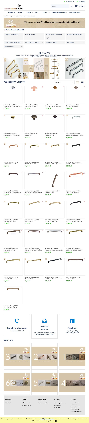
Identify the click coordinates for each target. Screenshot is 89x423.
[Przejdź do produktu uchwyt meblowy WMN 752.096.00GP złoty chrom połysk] (54, 152)
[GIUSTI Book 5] (44, 382)
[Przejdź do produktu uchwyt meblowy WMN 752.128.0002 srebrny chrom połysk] (34, 180)
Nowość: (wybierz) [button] (9, 46)
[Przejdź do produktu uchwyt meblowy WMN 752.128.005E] (54, 180)
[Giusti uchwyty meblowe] (72, 321)
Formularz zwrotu (26, 405)
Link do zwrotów (26, 403)
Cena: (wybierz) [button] (70, 42)
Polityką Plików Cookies (47, 419)
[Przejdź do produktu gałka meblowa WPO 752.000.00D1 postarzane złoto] (54, 94)
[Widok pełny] (82, 82)
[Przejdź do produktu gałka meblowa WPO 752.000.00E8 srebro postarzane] (75, 94)
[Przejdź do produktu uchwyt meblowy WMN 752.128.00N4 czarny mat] (75, 209)
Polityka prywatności (76, 411)
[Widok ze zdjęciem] (77, 82)
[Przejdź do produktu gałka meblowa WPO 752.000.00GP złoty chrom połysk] (13, 123)
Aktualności (57, 405)
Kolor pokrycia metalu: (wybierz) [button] (74, 34)
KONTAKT (8, 403)
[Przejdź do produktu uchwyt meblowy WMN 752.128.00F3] (34, 209)
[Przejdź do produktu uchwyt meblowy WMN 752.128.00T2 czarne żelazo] (34, 238)
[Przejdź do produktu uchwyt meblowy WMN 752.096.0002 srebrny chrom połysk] (75, 123)
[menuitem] (11, 12)
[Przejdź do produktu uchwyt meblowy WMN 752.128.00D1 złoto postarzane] (13, 209)
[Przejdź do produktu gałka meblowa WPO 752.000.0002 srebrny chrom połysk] (13, 94)
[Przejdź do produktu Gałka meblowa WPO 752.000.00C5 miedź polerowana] (34, 94)
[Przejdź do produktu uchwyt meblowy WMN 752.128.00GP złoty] (54, 209)
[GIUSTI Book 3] (17, 356)
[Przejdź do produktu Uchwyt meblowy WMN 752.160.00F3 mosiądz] (13, 267)
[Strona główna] (13, 7)
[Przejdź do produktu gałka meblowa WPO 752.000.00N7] (34, 123)
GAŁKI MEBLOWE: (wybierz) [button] (32, 42)
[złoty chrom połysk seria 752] (13, 68)
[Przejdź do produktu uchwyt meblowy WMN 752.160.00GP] (34, 267)
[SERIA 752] (33, 68)
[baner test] (44, 23)
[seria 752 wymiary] (54, 68)
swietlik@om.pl (53, 56)
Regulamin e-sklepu (43, 403)
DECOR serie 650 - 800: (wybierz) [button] (13, 42)
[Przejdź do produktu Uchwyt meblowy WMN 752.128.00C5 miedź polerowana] (75, 180)
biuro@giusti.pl (44, 329)
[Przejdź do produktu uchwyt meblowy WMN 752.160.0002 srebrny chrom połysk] (54, 238)
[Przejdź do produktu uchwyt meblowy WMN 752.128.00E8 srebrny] (13, 295)
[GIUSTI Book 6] (17, 382)
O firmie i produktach (60, 403)
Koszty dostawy (75, 409)
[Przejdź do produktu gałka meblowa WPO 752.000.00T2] (54, 123)
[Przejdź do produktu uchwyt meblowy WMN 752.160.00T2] (75, 267)
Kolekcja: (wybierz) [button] (30, 34)
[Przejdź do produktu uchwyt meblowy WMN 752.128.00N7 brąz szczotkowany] (13, 238)
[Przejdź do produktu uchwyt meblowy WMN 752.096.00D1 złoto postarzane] (34, 152)
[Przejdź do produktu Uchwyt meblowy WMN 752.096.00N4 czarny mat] (75, 152)
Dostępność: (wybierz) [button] (51, 42)
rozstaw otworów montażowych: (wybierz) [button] (54, 36)
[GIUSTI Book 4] (72, 382)
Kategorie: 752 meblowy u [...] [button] (12, 34)
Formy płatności (75, 407)
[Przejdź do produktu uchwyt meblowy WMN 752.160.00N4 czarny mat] (54, 267)
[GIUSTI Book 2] (44, 356)
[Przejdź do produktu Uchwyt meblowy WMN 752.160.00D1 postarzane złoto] (75, 238)
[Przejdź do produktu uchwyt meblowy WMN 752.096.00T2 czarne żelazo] (13, 180)
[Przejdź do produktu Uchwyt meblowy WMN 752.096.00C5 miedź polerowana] (13, 152)
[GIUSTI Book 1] (72, 356)
